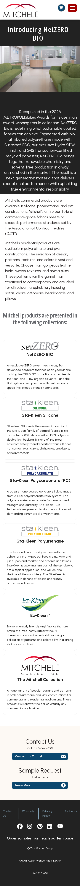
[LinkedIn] (50, 826)
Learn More (23, 785)
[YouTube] (60, 826)
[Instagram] (30, 826)
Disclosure (70, 811)
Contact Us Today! (28, 756)
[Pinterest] (40, 826)
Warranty (28, 811)
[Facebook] (20, 826)
